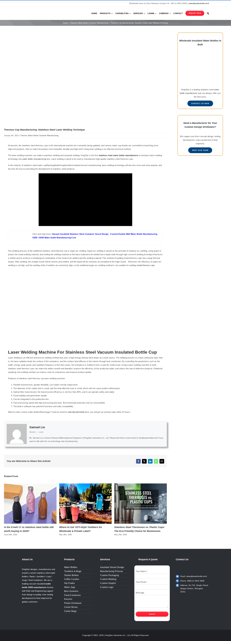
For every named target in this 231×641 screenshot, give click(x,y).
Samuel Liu (37, 427)
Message (140, 593)
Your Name (141, 571)
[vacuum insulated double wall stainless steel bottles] (200, 53)
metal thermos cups (146, 265)
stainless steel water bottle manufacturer (118, 155)
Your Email (141, 582)
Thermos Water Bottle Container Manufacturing (39, 136)
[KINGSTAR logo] (34, 11)
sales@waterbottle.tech (198, 3)
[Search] (208, 13)
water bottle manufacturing (34, 159)
